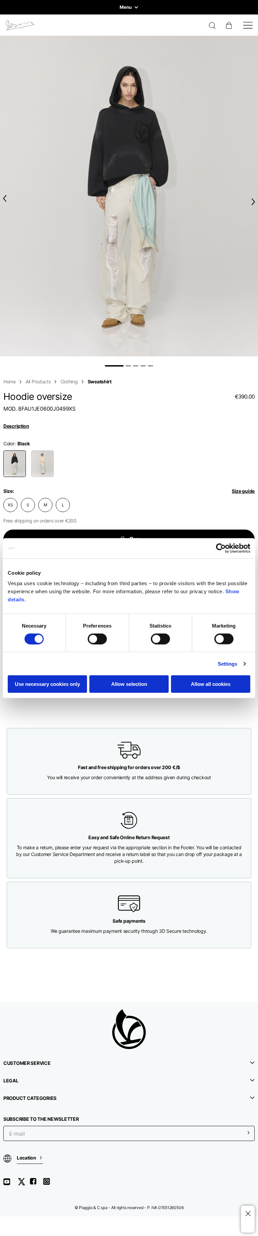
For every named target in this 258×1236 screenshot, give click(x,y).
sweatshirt (100, 381)
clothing (69, 381)
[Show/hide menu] (248, 25)
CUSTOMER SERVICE (27, 1063)
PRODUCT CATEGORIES (29, 1098)
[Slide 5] (150, 366)
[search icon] (212, 26)
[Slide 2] (128, 366)
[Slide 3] (135, 366)
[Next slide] (255, 201)
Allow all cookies (210, 684)
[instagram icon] (49, 1184)
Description (16, 426)
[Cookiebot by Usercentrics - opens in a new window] (220, 548)
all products (38, 381)
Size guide (243, 491)
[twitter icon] (23, 1184)
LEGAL (10, 1080)
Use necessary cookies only (47, 684)
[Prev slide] (3, 198)
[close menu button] (248, 1214)
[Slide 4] (143, 366)
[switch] (97, 638)
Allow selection (129, 684)
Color (8, 443)
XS (10, 504)
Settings (228, 663)
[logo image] (20, 25)
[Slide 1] (114, 366)
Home (9, 381)
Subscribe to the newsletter (41, 1119)
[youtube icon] (10, 1184)
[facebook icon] (36, 1184)
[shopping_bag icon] (229, 25)
